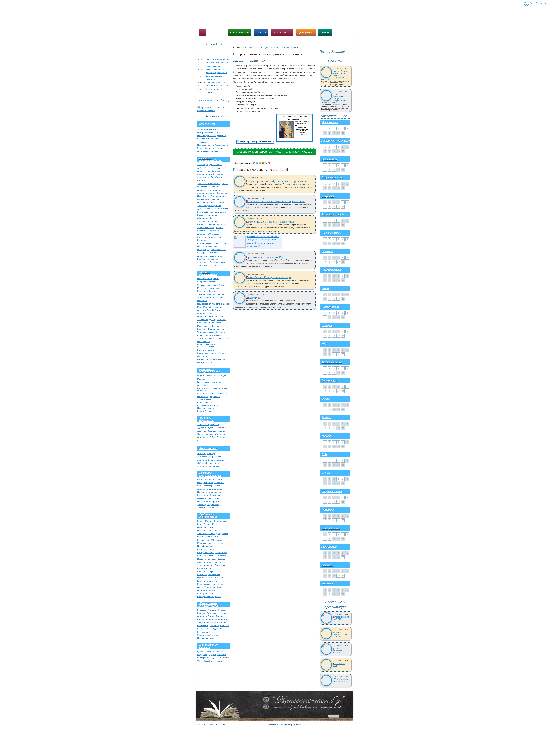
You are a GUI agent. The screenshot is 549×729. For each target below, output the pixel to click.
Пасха (225, 183)
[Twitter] (257, 163)
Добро (226, 304)
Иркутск (212, 654)
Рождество (202, 187)
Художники (217, 629)
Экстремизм (203, 385)
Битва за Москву (217, 262)
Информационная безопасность (212, 145)
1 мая (220, 256)
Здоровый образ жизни (208, 424)
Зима (219, 587)
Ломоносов (212, 613)
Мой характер (221, 332)
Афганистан (203, 218)
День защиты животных (208, 466)
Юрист (217, 486)
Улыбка (214, 537)
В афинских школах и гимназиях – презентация (275, 201)
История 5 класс (288, 47)
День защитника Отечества (210, 174)
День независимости (207, 209)
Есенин (200, 629)
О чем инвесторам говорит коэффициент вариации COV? (333, 98)
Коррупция (215, 396)
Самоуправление (205, 552)
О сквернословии (216, 329)
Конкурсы (261, 32)
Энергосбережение (206, 587)
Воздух (211, 460)
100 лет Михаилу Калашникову (341, 680)
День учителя (203, 171)
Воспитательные (213, 335)
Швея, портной (204, 495)
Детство (215, 326)
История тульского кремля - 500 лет (341, 634)
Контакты (297, 725)
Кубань (200, 651)
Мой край (201, 379)
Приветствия (221, 565)
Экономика (221, 556)
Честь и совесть (214, 350)
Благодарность (219, 297)
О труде (207, 524)
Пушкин (211, 616)
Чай (212, 565)
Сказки (220, 578)
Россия (209, 376)
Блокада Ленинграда (207, 215)
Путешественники (205, 638)
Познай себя (215, 288)
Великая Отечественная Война (211, 224)
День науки (217, 171)
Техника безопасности (207, 129)
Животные (202, 460)
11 (343, 206)
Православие (203, 341)
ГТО (199, 440)
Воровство (202, 329)
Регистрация (542, 3)
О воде (208, 463)
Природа (211, 453)
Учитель (220, 479)
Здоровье (201, 428)
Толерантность (204, 297)
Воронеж (221, 654)
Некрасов (223, 613)
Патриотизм (202, 396)
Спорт (200, 434)
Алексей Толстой (218, 622)
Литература (253, 297)
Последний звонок (205, 202)
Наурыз (219, 227)
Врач (199, 486)
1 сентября (202, 164)
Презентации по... (281, 32)
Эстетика (201, 310)
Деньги (212, 319)
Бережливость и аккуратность (211, 359)
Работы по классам (239, 32)
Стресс (200, 335)
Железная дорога (205, 148)
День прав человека (206, 256)
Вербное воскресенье (207, 259)
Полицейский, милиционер (210, 492)
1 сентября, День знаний (217, 59)
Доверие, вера (204, 294)
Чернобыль (223, 209)
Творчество (202, 319)
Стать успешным (205, 593)
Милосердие (218, 294)
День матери (203, 177)
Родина (200, 376)
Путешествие (218, 562)
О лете (200, 537)
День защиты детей (206, 193)
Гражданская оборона (207, 151)
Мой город (202, 393)
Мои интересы (204, 326)
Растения (220, 460)
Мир (199, 307)
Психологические (205, 316)
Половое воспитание (207, 530)
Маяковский (202, 625)
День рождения (218, 584)
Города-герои (203, 540)
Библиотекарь (215, 489)
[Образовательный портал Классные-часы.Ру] (213, 110)
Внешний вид (203, 323)
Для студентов (204, 562)
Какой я (212, 291)
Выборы (212, 393)
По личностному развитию (209, 304)
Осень (218, 596)
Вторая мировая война (208, 199)
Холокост (201, 237)
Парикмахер (213, 504)
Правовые (223, 393)
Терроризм (202, 142)
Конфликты (202, 282)
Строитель (216, 501)
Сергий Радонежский (207, 619)
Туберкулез (222, 437)
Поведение (218, 307)
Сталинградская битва (207, 243)
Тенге (219, 571)
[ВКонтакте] (254, 163)
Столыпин (202, 616)
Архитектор (202, 489)
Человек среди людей (207, 285)
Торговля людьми (205, 332)
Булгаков (224, 625)
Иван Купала (203, 196)
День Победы (215, 164)
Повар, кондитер (205, 482)
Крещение (202, 240)
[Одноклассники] (260, 163)
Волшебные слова (205, 556)
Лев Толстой (203, 622)
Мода (207, 537)
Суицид (209, 313)
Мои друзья (202, 291)
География (202, 527)
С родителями (220, 521)
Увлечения (220, 316)
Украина (220, 651)
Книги (200, 524)
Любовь (212, 282)
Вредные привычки (216, 431)
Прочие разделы (305, 32)
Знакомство (202, 338)
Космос (215, 221)
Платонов (214, 625)
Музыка (208, 521)
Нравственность (204, 278)
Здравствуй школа (205, 227)
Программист (203, 501)
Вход (532, 3)
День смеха (220, 212)
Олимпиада (202, 437)
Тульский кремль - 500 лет (341, 618)
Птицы (216, 463)
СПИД (213, 437)
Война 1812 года (205, 212)
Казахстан (210, 651)
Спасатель (219, 482)
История (274, 47)
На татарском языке (206, 578)
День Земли (216, 177)
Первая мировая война (208, 246)
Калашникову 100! (339, 665)
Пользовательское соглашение (278, 725)
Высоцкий (201, 610)
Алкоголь (201, 431)
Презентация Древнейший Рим (265, 257)
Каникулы (210, 590)
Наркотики (222, 428)
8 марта (201, 180)
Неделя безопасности (216, 82)
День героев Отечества (208, 234)
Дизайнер (201, 504)
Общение (206, 307)
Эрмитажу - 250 (218, 249)
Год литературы (218, 196)
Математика (214, 574)
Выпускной (222, 193)
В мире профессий (206, 479)
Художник (201, 508)
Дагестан (216, 658)
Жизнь (216, 278)
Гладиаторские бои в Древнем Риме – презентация (277, 181)
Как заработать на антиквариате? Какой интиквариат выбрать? (335, 75)
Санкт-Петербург (205, 661)
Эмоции (222, 353)
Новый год (215, 168)
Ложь (221, 285)
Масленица (214, 187)
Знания (200, 521)
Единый (221, 559)
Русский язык (203, 584)
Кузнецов (201, 613)
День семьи (202, 168)
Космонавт (212, 508)
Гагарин (220, 616)
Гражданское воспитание (209, 382)
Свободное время (205, 596)
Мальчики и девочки (206, 543)
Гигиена (201, 581)
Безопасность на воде (207, 139)
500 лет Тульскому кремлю (338, 650)
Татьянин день (214, 237)
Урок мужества (204, 400)
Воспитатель (213, 498)
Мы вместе (202, 288)
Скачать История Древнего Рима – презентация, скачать (274, 151)
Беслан (213, 218)
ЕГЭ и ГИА (202, 574)
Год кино (213, 265)
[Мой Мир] (263, 163)
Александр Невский (217, 610)
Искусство (224, 338)
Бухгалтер (207, 486)
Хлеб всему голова (206, 533)
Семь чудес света (205, 549)
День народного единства (209, 205)
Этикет (218, 310)
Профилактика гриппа (215, 434)
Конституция (220, 376)
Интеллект (216, 323)
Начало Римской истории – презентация (270, 221)
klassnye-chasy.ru (206, 725)
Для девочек (222, 533)
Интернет (220, 148)
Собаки (200, 463)
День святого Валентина (208, 183)
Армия (220, 543)
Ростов (225, 658)
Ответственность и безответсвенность (206, 345)
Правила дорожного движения (211, 135)
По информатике (205, 546)
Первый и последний (207, 559)
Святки (223, 243)
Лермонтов (223, 619)
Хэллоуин (220, 202)
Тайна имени (221, 552)
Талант (209, 362)
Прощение (202, 300)
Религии (201, 313)
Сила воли (202, 356)
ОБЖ (211, 527)
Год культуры (203, 249)
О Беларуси (216, 540)
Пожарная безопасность (208, 132)
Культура (201, 350)
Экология (201, 453)
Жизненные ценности (207, 353)
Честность (221, 319)
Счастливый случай (206, 571)
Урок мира (202, 265)
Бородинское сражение (208, 231)
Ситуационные (204, 568)
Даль (208, 629)
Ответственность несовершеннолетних (207, 403)
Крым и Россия (204, 411)
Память (200, 362)
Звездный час (203, 221)
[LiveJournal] (266, 163)
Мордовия (202, 654)
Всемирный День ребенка (209, 253)
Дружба (210, 310)
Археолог (216, 495)
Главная (249, 47)
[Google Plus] (269, 163)
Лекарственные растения (209, 457)
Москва (215, 524)
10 (338, 206)
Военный (201, 498)
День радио (202, 262)
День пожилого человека (217, 86)
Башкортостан (204, 658)
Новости (325, 32)
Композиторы (203, 632)
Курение (212, 428)
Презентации (262, 47)
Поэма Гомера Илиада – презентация (268, 277)
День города (203, 565)
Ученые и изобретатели (208, 635)
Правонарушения (205, 408)
